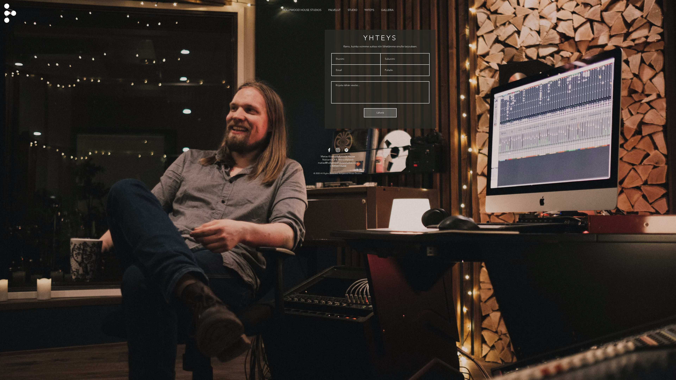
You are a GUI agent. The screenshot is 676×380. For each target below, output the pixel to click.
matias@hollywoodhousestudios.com (338, 162)
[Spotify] (346, 150)
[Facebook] (329, 150)
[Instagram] (337, 150)
